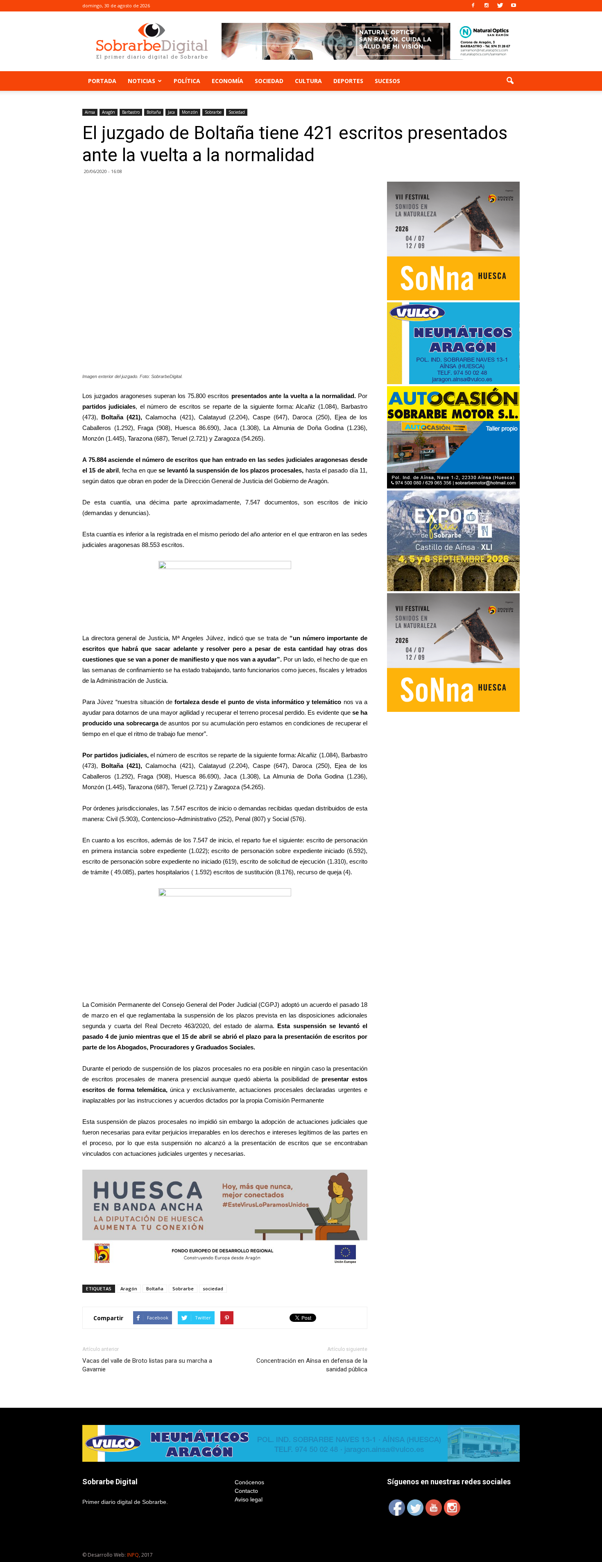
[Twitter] (500, 5)
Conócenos (249, 1482)
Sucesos (387, 81)
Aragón (108, 112)
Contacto (246, 1491)
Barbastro (131, 112)
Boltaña (154, 112)
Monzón (190, 112)
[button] (510, 81)
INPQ (133, 1554)
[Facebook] (473, 5)
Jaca (171, 112)
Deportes (348, 81)
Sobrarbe (213, 112)
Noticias (141, 81)
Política (187, 81)
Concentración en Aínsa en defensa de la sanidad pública (311, 1365)
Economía (227, 81)
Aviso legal (249, 1499)
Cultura (308, 81)
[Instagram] (486, 5)
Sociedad (269, 81)
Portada (102, 81)
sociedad (213, 1288)
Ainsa (90, 112)
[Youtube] (513, 5)
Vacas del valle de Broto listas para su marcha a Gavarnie (147, 1365)
